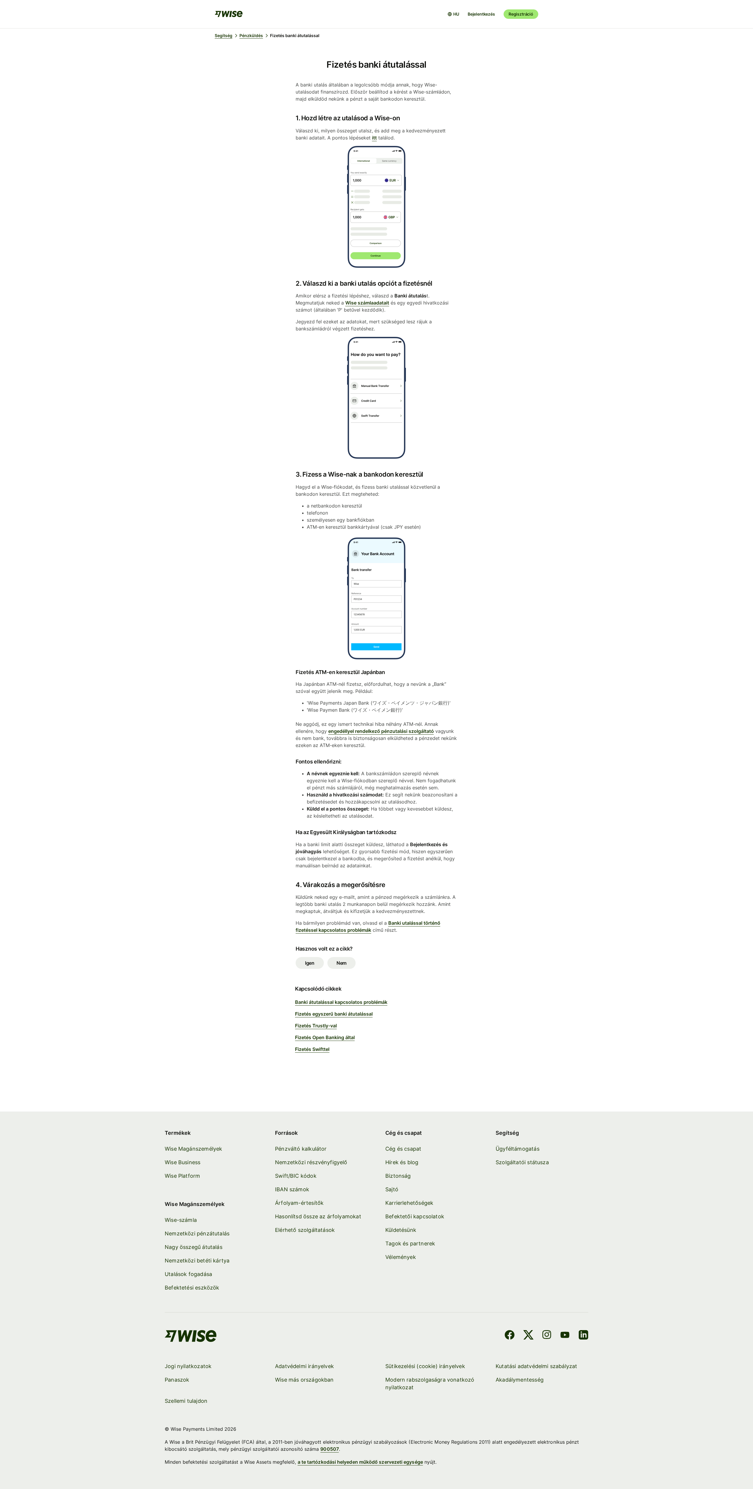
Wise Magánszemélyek (193, 1149)
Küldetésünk (400, 1230)
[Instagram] (546, 1335)
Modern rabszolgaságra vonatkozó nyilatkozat (429, 1383)
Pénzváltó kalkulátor (301, 1149)
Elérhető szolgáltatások (305, 1230)
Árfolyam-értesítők (299, 1203)
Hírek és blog (401, 1162)
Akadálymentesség (520, 1380)
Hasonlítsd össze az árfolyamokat (318, 1216)
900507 (329, 1449)
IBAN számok (292, 1189)
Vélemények (400, 1257)
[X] (528, 1335)
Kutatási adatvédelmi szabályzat (536, 1366)
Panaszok (177, 1380)
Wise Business (182, 1162)
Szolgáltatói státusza (522, 1162)
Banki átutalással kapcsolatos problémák (341, 1002)
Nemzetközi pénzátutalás (197, 1233)
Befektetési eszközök (192, 1288)
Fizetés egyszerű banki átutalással (334, 1014)
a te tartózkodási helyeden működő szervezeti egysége (360, 1462)
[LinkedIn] (583, 1335)
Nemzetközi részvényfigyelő (311, 1162)
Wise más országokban (304, 1380)
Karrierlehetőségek (409, 1203)
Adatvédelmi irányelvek (304, 1366)
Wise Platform (182, 1176)
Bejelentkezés (481, 13)
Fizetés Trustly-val (316, 1026)
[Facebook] (509, 1335)
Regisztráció (521, 13)
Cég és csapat (403, 1149)
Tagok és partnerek (410, 1243)
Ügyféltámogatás (517, 1149)
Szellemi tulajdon (186, 1401)
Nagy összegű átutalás (193, 1247)
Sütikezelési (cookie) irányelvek (425, 1366)
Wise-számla (181, 1220)
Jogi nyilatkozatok (188, 1366)
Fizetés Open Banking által (325, 1037)
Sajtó (391, 1189)
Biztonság (398, 1176)
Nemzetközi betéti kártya (197, 1260)
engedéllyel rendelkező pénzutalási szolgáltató (381, 731)
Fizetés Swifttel (312, 1049)
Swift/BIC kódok (295, 1176)
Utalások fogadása (188, 1274)
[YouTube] (565, 1335)
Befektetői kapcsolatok (414, 1216)
